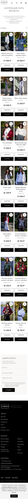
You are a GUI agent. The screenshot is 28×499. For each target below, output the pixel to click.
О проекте (3, 427)
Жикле (18, 447)
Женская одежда (5, 439)
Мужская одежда (5, 441)
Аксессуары (3, 444)
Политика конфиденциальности (12, 385)
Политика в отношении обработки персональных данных (14, 480)
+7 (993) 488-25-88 (6, 461)
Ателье (2, 424)
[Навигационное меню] (26, 2)
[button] (12, 3)
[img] (4, 2)
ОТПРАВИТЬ (9, 390)
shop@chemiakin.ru (6, 463)
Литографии (20, 441)
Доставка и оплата (5, 430)
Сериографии (20, 444)
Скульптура (20, 453)
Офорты (19, 449)
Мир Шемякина (4, 419)
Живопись (19, 439)
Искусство (3, 416)
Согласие (16, 385)
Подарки (3, 447)
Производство (4, 422)
